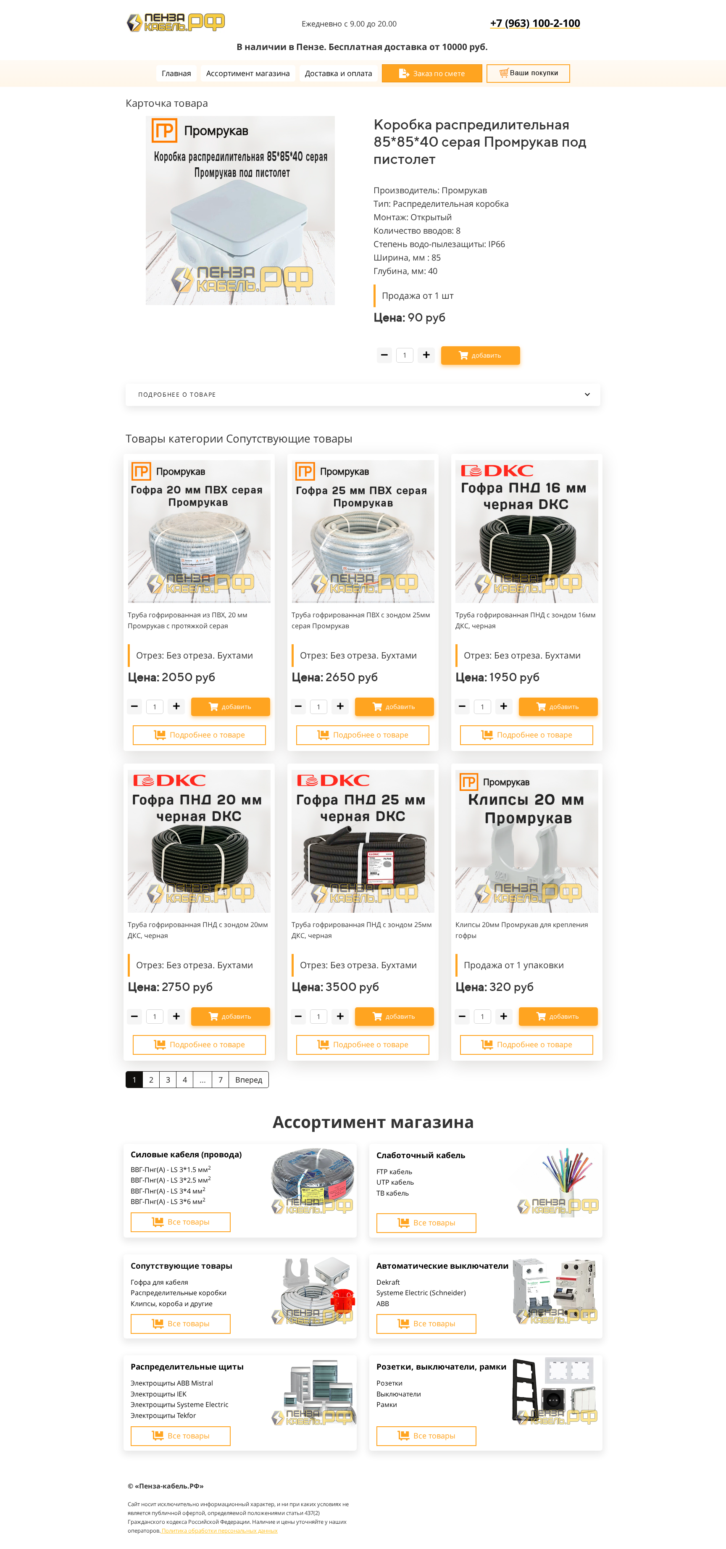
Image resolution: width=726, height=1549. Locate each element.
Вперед (248, 1080)
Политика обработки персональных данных (220, 1530)
